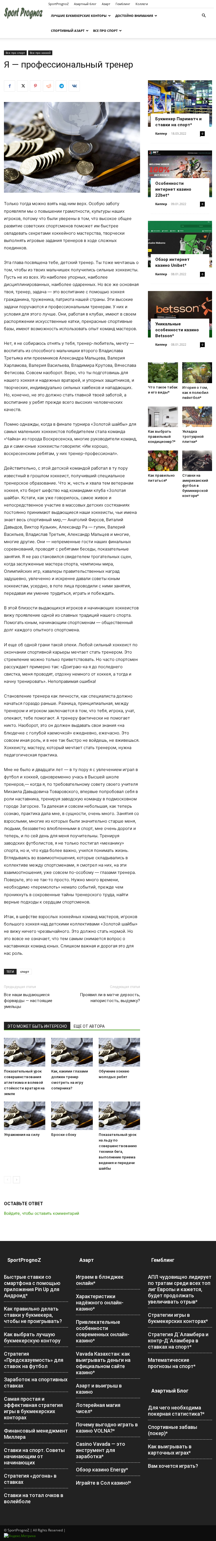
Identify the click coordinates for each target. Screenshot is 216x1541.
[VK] (74, 86)
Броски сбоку (63, 1135)
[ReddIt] (48, 86)
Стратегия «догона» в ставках (30, 1479)
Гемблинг (123, 4)
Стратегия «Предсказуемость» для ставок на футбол (33, 1360)
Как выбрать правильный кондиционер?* (162, 436)
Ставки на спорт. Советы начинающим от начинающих (34, 1456)
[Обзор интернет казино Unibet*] (180, 244)
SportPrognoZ (58, 4)
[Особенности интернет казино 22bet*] (180, 173)
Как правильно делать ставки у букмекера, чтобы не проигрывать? (33, 1315)
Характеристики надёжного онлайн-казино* (99, 1302)
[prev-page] (7, 1179)
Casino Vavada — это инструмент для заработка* (100, 1450)
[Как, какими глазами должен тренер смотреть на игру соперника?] (72, 1052)
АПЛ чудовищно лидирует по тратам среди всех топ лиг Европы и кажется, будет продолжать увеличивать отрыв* (180, 1289)
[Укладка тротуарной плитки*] (197, 417)
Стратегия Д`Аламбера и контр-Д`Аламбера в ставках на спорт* (178, 1340)
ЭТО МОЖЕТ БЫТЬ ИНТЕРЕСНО (37, 1026)
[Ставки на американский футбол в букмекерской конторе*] (197, 460)
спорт (24, 971)
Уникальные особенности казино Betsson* (177, 329)
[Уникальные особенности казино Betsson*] (180, 314)
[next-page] (16, 1179)
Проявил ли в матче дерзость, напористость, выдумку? (110, 997)
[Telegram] (61, 86)
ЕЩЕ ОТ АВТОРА (89, 1026)
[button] (203, 15)
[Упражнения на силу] (24, 1116)
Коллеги (142, 4)
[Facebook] (9, 86)
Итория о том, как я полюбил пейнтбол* (195, 392)
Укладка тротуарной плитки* (193, 436)
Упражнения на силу (21, 1135)
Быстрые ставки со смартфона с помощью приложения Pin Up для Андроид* (32, 1286)
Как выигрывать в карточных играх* (170, 1450)
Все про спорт (105, 30)
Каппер (161, 133)
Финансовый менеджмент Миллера (36, 1434)
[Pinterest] (35, 86)
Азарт (106, 4)
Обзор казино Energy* (102, 1470)
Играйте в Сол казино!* (103, 1483)
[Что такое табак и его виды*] (163, 372)
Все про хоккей (40, 53)
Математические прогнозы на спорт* (171, 1363)
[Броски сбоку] (72, 1116)
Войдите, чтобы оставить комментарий (41, 1213)
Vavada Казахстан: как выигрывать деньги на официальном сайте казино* (103, 1363)
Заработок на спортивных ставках (36, 1382)
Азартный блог (85, 4)
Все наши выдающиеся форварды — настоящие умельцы (28, 1000)
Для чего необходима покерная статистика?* (176, 1411)
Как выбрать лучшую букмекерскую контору (32, 1337)
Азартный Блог (169, 1391)
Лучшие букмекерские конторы (79, 16)
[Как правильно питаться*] (163, 460)
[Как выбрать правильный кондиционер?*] (163, 417)
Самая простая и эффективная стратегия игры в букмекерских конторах (33, 1408)
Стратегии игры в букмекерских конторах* (178, 1318)
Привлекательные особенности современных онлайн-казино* (102, 1331)
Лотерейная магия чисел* (98, 1408)
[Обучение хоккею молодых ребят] (119, 1052)
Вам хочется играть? (173, 1466)
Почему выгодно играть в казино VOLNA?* (107, 1428)
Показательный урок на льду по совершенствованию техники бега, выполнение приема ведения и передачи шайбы (118, 1152)
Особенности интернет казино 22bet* (173, 189)
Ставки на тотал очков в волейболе (33, 1498)
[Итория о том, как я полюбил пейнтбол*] (197, 372)
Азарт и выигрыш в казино (99, 1389)
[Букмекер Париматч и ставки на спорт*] (180, 103)
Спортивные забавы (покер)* (172, 1430)
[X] (22, 86)
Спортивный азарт (67, 30)
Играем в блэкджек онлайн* (99, 1280)
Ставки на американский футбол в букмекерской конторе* (195, 485)
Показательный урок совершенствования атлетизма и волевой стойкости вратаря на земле (24, 1082)
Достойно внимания (134, 16)
